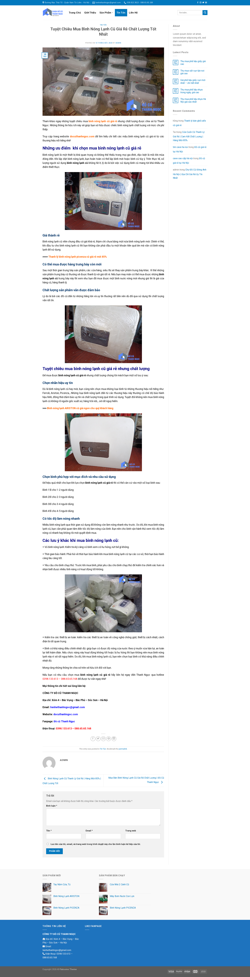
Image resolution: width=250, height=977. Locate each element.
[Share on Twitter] (98, 738)
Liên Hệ (133, 12)
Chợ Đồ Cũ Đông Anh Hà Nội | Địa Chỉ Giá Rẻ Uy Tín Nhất (189, 173)
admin (118, 43)
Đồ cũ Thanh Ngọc (64, 721)
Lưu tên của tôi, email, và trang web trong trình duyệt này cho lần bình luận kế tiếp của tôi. (96, 844)
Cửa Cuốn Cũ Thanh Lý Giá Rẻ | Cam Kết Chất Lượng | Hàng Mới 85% (189, 136)
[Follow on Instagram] (200, 3)
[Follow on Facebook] (198, 3)
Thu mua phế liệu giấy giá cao (193, 62)
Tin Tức (121, 12)
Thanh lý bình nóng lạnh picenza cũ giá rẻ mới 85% (77, 256)
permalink (123, 749)
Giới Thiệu (90, 12)
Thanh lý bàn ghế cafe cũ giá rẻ (189, 123)
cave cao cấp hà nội (183, 158)
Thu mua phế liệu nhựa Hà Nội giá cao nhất (193, 100)
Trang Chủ (75, 12)
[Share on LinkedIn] (114, 738)
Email (89, 831)
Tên (49, 831)
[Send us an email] (206, 3)
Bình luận (51, 806)
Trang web (130, 831)
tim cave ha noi (180, 147)
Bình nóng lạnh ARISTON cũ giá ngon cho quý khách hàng (80, 408)
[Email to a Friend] (103, 738)
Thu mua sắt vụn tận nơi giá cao (192, 72)
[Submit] (205, 12)
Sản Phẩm (105, 12)
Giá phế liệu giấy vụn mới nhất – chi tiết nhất (192, 81)
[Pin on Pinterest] (108, 738)
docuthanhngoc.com (82, 136)
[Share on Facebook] (93, 738)
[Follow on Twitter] (203, 3)
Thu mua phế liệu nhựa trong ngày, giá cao (191, 91)
